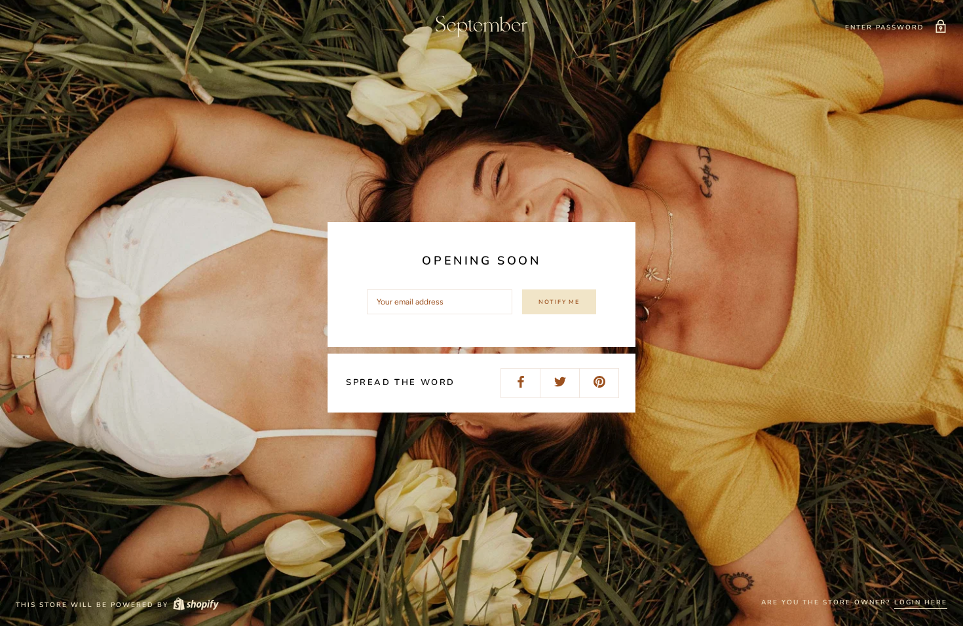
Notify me (559, 302)
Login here (920, 602)
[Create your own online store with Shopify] (195, 605)
